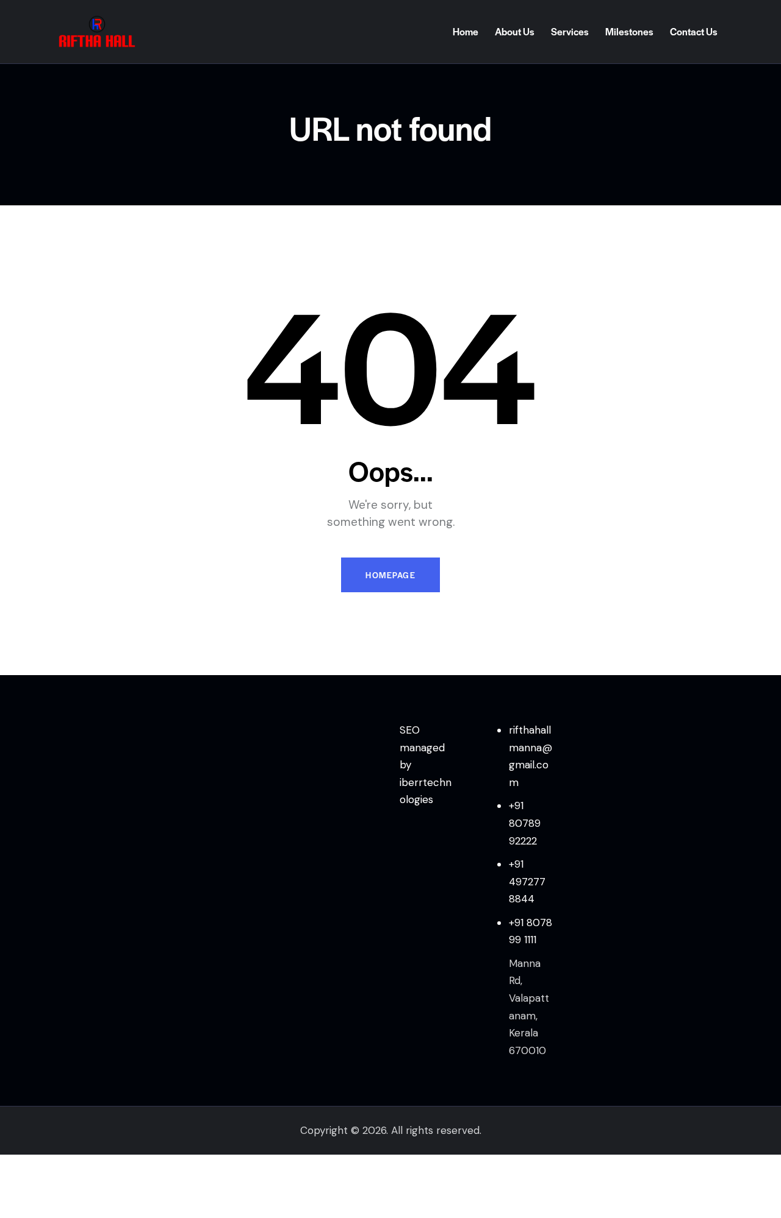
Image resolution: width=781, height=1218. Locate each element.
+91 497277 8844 (527, 881)
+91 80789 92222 (525, 823)
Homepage (390, 575)
